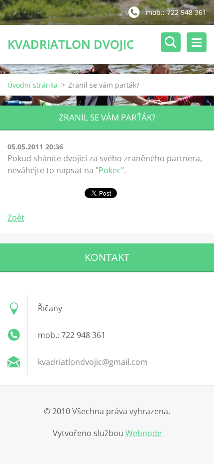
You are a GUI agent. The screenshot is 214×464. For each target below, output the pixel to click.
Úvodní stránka (32, 85)
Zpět (15, 217)
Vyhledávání (171, 42)
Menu (197, 42)
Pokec (110, 170)
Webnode (143, 433)
